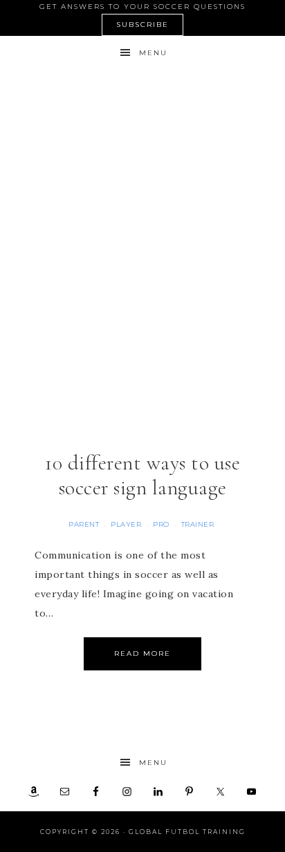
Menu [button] (153, 52)
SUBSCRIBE (142, 24)
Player (126, 524)
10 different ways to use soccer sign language (142, 475)
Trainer (197, 524)
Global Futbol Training (143, 113)
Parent (83, 524)
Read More (142, 653)
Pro (161, 524)
